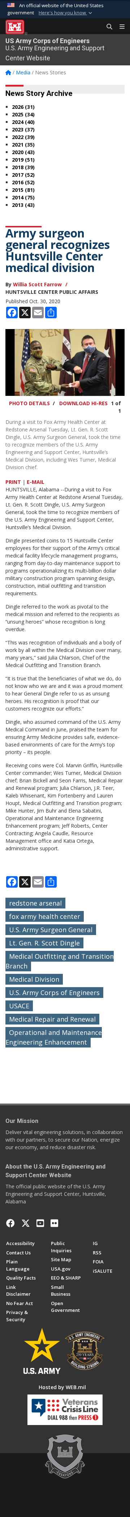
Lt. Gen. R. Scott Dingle (44, 943)
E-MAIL (35, 481)
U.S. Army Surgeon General (50, 929)
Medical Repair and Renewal (52, 1019)
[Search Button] (106, 27)
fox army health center (44, 916)
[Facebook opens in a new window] (10, 1223)
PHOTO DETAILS (29, 403)
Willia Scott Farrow (37, 284)
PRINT (13, 481)
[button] (66, 13)
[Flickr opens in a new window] (54, 1223)
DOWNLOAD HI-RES (83, 403)
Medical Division (34, 979)
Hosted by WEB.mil (62, 1387)
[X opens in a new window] (25, 1223)
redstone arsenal (35, 903)
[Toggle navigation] (119, 27)
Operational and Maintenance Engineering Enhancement (53, 1037)
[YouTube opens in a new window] (40, 1223)
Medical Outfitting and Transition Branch (59, 961)
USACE (19, 1006)
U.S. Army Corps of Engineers (54, 992)
